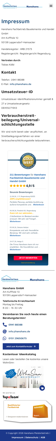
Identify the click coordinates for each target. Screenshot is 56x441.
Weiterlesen (38, 205)
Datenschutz (31, 437)
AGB (43, 437)
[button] (51, 5)
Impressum (17, 437)
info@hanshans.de (20, 84)
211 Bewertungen (20, 174)
